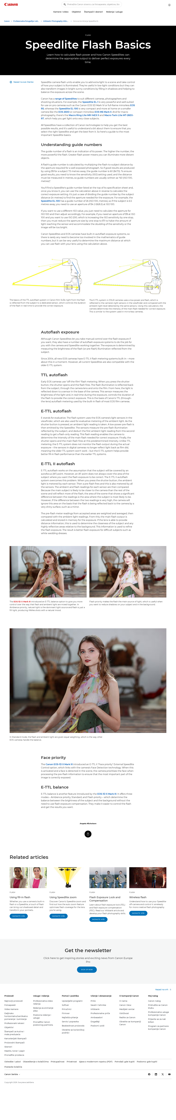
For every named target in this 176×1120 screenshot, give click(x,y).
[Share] (88, 834)
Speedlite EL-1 (90, 102)
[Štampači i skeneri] (104, 11)
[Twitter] (163, 1074)
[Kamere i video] (69, 11)
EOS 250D (63, 112)
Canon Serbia (11, 1074)
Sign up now (87, 970)
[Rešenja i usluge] (124, 11)
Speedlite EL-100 (68, 108)
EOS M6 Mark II (103, 112)
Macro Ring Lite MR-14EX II (84, 115)
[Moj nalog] (169, 5)
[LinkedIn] (156, 1074)
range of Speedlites (66, 98)
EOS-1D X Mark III (22, 601)
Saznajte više (18, 916)
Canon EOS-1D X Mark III (59, 764)
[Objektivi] (82, 11)
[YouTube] (169, 1074)
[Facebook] (149, 1074)
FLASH (88, 35)
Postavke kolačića (13, 1067)
